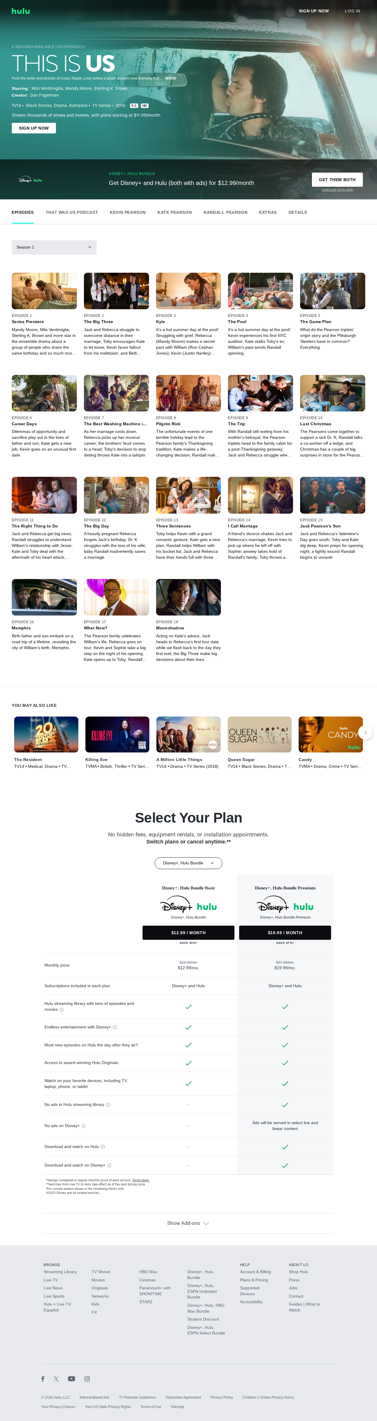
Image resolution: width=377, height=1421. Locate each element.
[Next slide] (365, 732)
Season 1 (25, 247)
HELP (245, 1265)
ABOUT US (298, 1265)
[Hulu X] (61, 1378)
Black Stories (39, 106)
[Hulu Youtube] (76, 1378)
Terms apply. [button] (141, 1180)
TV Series (101, 106)
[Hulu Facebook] (47, 1378)
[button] (23, 211)
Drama (60, 106)
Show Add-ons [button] (183, 1223)
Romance (78, 106)
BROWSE (52, 1265)
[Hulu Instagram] (87, 1378)
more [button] (171, 78)
